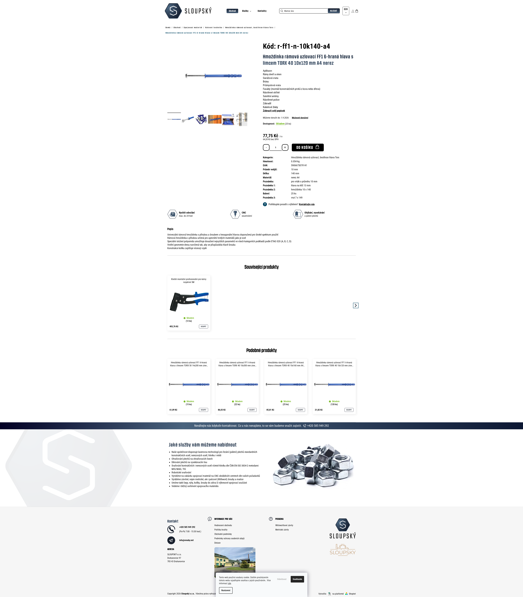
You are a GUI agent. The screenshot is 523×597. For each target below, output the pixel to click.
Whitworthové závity (284, 525)
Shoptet (352, 593)
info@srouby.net (186, 540)
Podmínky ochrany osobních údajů (229, 538)
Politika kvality (220, 529)
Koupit (203, 326)
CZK (346, 9)
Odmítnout (281, 579)
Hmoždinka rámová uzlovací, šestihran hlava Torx (315, 157)
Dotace (217, 543)
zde (229, 583)
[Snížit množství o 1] (266, 147)
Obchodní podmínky (223, 534)
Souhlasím (297, 579)
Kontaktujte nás (307, 204)
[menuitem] (232, 11)
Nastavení (225, 590)
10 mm (294, 169)
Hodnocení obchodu (223, 525)
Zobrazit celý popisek (274, 110)
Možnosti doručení (300, 117)
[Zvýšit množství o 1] (285, 147)
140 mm (295, 173)
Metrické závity (282, 529)
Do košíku (304, 147)
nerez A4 (295, 177)
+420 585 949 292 (318, 425)
